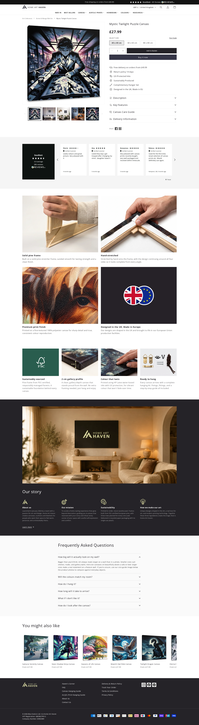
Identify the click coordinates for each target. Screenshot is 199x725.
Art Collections (27, 18)
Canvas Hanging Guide (71, 691)
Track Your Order (109, 687)
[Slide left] (24, 113)
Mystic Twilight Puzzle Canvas (66, 18)
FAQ (63, 687)
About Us (66, 698)
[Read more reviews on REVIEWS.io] (38, 167)
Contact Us (66, 702)
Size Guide (173, 38)
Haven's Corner (68, 684)
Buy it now (143, 57)
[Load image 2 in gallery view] (49, 114)
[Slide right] (102, 113)
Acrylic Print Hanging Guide (73, 695)
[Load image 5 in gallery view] (92, 114)
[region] (116, 160)
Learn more (27, 527)
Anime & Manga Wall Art (44, 18)
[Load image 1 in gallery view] (34, 114)
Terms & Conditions (110, 691)
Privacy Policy (107, 695)
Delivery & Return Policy (112, 684)
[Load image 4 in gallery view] (78, 114)
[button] (161, 7)
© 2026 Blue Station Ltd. (31, 714)
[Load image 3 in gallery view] (63, 114)
